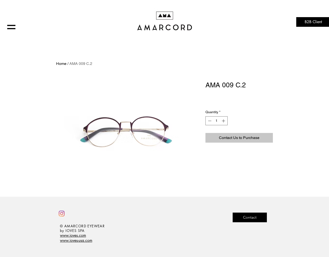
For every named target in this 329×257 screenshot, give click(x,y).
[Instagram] (62, 213)
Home (61, 63)
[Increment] (224, 121)
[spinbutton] (216, 121)
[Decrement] (209, 121)
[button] (11, 27)
